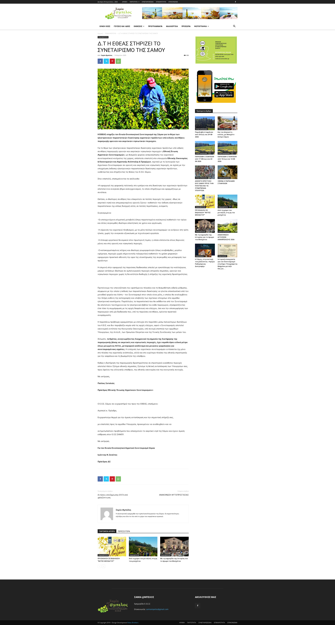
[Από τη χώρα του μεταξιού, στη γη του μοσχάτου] (143, 546)
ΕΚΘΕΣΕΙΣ (138, 26)
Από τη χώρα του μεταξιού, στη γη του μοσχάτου (226, 212)
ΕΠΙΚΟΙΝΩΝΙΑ (173, 2)
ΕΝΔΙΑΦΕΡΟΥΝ (110, 33)
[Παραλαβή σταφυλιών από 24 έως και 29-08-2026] (205, 123)
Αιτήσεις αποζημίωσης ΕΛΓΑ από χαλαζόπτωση (113, 496)
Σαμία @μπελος (106, 55)
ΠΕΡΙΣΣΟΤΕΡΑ (124, 531)
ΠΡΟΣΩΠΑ (186, 26)
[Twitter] (106, 61)
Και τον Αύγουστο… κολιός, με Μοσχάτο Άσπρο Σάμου (226, 134)
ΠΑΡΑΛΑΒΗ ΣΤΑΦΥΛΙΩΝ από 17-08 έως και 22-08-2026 (204, 159)
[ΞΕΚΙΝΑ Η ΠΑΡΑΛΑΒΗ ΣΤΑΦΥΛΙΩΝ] (228, 172)
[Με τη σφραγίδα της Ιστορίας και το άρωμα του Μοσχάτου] (174, 546)
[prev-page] (99, 566)
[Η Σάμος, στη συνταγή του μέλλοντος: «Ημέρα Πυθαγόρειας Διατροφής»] (205, 250)
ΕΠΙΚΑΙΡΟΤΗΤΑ (161, 2)
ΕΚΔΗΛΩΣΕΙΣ (200, 256)
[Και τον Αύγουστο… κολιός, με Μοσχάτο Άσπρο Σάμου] (228, 123)
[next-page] (103, 566)
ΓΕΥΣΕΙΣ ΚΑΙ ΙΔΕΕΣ (122, 26)
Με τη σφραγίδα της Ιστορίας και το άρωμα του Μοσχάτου (204, 237)
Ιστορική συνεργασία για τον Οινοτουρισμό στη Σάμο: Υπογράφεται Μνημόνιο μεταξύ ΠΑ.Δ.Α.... (227, 264)
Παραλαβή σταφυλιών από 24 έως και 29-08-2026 (204, 134)
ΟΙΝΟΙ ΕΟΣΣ (104, 26)
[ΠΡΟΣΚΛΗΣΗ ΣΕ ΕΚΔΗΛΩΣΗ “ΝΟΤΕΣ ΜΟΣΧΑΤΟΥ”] (112, 546)
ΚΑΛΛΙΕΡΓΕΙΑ (172, 26)
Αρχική (100, 33)
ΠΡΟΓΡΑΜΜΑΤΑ (155, 26)
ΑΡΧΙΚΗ (124, 2)
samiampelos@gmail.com (157, 609)
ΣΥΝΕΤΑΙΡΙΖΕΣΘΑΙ (147, 2)
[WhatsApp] (118, 61)
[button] (234, 26)
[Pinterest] (112, 61)
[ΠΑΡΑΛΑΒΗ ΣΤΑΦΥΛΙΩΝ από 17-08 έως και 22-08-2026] (205, 148)
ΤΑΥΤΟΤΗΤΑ (134, 2)
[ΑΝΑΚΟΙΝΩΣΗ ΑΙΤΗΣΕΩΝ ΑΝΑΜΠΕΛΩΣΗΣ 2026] (228, 226)
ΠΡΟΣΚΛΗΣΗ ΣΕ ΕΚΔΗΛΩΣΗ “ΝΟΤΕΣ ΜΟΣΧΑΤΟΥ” (203, 212)
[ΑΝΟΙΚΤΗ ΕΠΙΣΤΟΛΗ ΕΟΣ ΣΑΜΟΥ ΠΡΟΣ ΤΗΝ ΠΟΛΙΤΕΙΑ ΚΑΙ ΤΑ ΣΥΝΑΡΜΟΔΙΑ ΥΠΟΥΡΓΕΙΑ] (205, 172)
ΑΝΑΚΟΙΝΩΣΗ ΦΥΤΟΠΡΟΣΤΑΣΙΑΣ (174, 495)
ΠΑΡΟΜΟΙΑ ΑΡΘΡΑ (107, 531)
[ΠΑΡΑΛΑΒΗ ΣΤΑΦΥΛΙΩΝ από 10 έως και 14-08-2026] (228, 148)
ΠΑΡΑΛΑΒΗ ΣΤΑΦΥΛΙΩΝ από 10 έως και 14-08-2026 (227, 159)
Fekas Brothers (132, 622)
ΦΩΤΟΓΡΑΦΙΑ (200, 26)
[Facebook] (235, 2)
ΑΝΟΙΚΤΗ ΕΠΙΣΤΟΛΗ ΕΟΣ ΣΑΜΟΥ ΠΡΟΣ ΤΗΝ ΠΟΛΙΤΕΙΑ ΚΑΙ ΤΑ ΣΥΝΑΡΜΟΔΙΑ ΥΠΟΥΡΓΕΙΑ (204, 185)
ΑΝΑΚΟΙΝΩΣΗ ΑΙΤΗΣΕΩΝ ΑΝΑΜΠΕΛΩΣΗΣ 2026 (226, 237)
